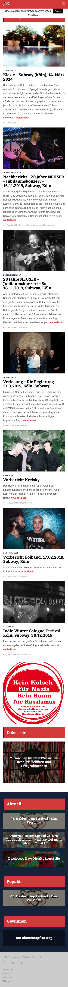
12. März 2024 (9, 70)
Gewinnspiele (8, 425)
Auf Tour (6, 122)
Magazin (25, 425)
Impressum (8, 970)
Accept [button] (58, 11)
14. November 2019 (12, 275)
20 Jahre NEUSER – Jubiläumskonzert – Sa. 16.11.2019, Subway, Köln (27, 283)
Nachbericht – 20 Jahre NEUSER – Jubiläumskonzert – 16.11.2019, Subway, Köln (33, 181)
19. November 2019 (12, 173)
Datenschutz (9, 973)
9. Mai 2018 (8, 475)
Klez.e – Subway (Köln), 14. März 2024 (33, 77)
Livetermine (51, 225)
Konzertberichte (39, 225)
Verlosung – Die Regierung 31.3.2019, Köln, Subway (28, 384)
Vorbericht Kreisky (21, 480)
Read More (34, 15)
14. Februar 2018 (10, 553)
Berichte (14, 225)
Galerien (22, 225)
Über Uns (7, 977)
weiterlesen (22, 117)
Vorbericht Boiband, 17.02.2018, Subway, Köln (33, 559)
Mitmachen (8, 981)
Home (13, 122)
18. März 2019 (9, 377)
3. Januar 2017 (9, 626)
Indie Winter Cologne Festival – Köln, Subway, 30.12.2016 (33, 633)
